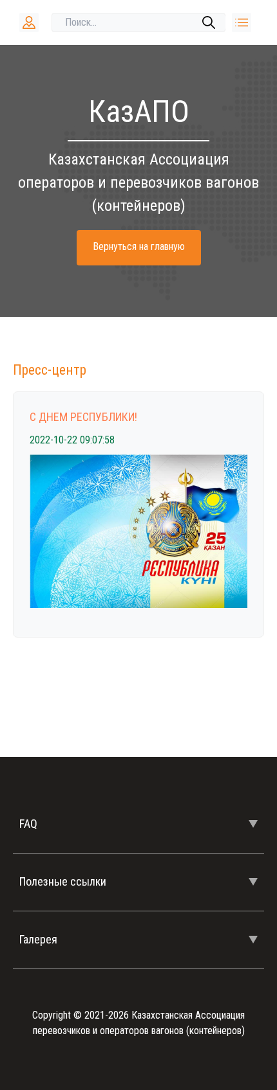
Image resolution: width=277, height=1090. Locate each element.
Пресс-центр (49, 370)
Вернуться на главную (139, 246)
